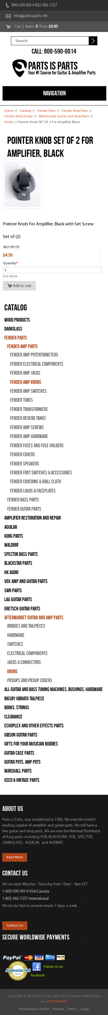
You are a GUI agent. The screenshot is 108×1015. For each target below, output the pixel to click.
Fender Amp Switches (28, 391)
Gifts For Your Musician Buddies (31, 744)
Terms (72, 1009)
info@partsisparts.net (30, 16)
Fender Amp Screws (27, 427)
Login (84, 1009)
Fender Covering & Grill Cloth (35, 481)
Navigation (54, 93)
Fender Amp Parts (75, 111)
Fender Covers (22, 454)
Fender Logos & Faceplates (33, 491)
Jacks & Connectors (24, 662)
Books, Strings (16, 707)
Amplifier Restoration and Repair (32, 518)
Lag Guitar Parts (18, 599)
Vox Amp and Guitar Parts (26, 581)
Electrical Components (27, 653)
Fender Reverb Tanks (28, 418)
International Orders (34, 1009)
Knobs (9, 122)
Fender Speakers (24, 464)
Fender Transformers (29, 409)
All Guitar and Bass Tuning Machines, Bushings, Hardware (53, 689)
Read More (15, 857)
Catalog (25, 111)
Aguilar (10, 527)
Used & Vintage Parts (21, 780)
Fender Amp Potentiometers (34, 355)
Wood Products (17, 320)
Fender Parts (46, 111)
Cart (18, 27)
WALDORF (11, 545)
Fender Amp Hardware (29, 436)
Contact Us (15, 925)
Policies (58, 1009)
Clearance (13, 717)
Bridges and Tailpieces (26, 626)
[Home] (54, 69)
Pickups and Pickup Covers (29, 680)
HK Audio (11, 572)
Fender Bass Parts (23, 500)
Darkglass (13, 329)
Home (9, 111)
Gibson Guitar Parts (20, 735)
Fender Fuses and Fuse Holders (37, 445)
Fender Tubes (21, 400)
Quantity (10, 263)
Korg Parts (13, 536)
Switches (15, 644)
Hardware (15, 635)
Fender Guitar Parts (24, 509)
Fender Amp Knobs (18, 116)
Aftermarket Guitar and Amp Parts (64, 116)
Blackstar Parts (18, 563)
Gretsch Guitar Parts (22, 609)
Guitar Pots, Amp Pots (22, 762)
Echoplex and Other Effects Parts (34, 726)
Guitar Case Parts (19, 753)
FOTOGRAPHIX (56, 1001)
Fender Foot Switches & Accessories (41, 473)
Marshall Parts (18, 771)
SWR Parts (13, 590)
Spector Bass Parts (21, 554)
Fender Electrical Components (36, 364)
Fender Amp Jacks (25, 373)
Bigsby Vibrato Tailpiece (24, 698)
